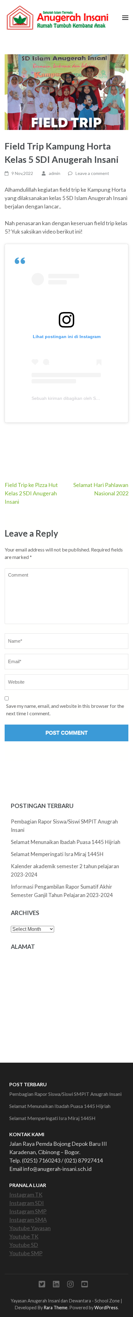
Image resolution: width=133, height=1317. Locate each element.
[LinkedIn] (56, 1285)
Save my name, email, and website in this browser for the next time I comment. (65, 709)
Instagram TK (25, 1194)
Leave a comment (92, 173)
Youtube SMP (25, 1253)
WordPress (106, 1307)
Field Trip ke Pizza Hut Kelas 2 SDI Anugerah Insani (31, 493)
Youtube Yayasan (30, 1228)
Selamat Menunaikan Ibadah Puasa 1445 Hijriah (65, 842)
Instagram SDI (26, 1202)
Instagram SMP (27, 1211)
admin (54, 173)
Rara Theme (55, 1307)
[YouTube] (84, 1285)
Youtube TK (23, 1236)
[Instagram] (70, 1285)
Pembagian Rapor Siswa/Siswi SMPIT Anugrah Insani (65, 1094)
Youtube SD (23, 1244)
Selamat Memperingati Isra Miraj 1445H (57, 854)
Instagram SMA (28, 1219)
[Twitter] (42, 1285)
